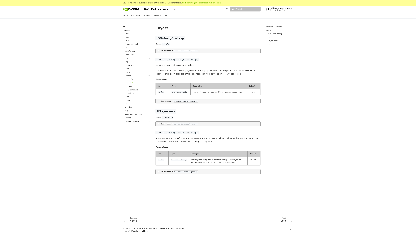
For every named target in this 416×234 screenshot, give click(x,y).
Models (146, 15)
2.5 (173, 9)
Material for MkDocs (139, 231)
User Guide (135, 15)
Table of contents (274, 27)
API (165, 15)
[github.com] (291, 230)
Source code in (179, 51)
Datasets (157, 15)
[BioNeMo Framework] (131, 9)
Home (125, 15)
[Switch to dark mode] (227, 9)
